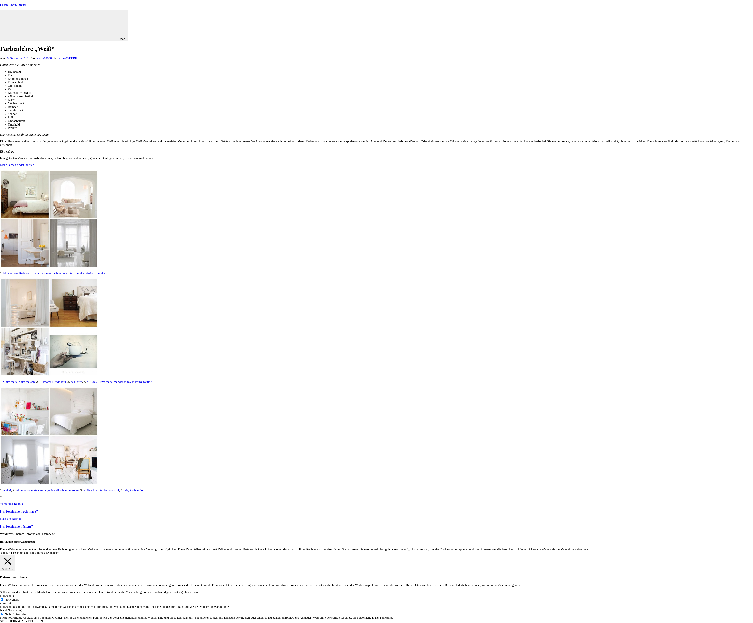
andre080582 (45, 58)
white (101, 273)
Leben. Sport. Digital (13, 4)
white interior (85, 273)
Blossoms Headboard (52, 381)
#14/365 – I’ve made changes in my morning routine (119, 381)
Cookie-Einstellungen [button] (14, 552)
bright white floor (134, 490)
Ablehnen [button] (53, 552)
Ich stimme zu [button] (38, 552)
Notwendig (12, 599)
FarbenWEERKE (68, 58)
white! (7, 490)
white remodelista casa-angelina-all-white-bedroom (47, 490)
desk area (76, 381)
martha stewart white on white (53, 273)
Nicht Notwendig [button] (11, 610)
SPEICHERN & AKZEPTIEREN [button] (21, 621)
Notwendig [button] (7, 595)
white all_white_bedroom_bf (101, 490)
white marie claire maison (19, 381)
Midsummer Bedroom (16, 273)
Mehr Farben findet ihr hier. (17, 164)
